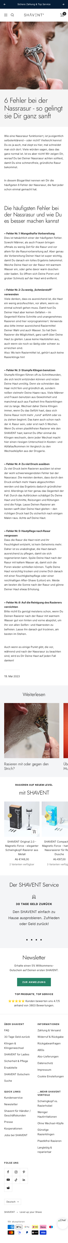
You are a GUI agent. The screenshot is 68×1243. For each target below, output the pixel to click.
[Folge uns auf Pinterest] (24, 1172)
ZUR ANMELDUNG (34, 982)
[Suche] (12, 15)
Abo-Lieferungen (48, 1056)
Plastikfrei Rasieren (49, 1141)
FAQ (6, 1030)
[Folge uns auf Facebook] (8, 1172)
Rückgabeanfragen (49, 1043)
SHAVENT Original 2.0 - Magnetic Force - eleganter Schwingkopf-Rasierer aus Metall (22, 848)
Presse (8, 1122)
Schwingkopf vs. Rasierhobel (47, 1103)
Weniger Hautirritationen (47, 1114)
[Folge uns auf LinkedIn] (24, 1180)
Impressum (44, 1069)
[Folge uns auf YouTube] (8, 1180)
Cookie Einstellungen (50, 1076)
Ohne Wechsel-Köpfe (50, 1123)
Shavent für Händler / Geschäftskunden (17, 1113)
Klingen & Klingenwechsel (14, 1046)
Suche (8, 1080)
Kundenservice (13, 1097)
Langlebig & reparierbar (44, 1150)
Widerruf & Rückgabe (50, 1036)
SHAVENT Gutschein (17, 1074)
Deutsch (11, 1201)
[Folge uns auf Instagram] (16, 1172)
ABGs (40, 1050)
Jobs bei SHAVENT (16, 1135)
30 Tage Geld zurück (17, 1036)
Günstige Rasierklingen (45, 1132)
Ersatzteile (10, 1067)
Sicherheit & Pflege (16, 1061)
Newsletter (11, 1104)
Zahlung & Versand (49, 1030)
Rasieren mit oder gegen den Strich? (26, 766)
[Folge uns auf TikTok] (16, 1180)
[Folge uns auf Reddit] (8, 1188)
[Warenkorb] (62, 15)
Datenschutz (45, 1063)
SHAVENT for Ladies (16, 1054)
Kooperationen (13, 1128)
